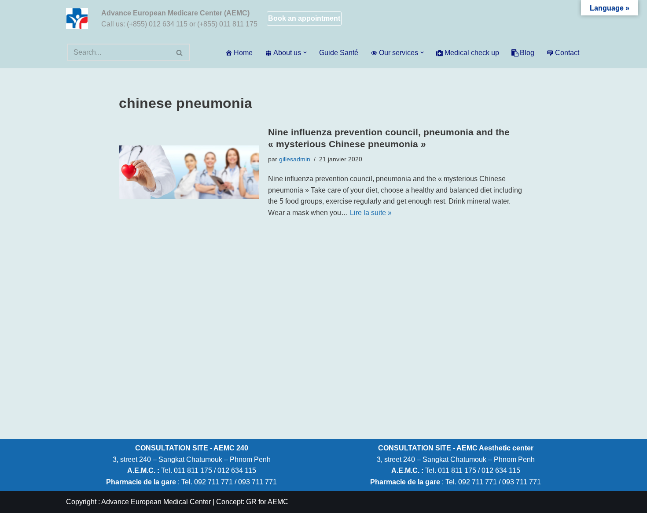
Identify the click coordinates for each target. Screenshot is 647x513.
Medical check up (472, 52)
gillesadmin (294, 159)
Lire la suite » (371, 212)
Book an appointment (304, 18)
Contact (567, 52)
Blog (527, 52)
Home (243, 52)
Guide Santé (338, 52)
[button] (305, 52)
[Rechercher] (180, 52)
